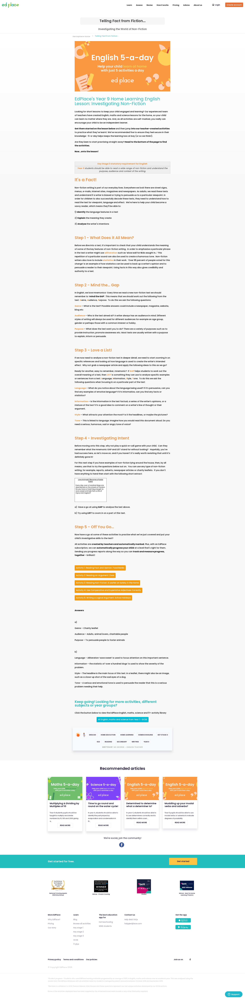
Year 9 (146, 742)
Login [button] (217, 5)
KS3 (98, 742)
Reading (108, 742)
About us (198, 5)
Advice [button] (186, 5)
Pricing (176, 5)
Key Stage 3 (163, 735)
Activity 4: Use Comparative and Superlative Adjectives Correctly (108, 590)
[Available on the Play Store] (186, 928)
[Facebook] (121, 846)
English (92, 735)
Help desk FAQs (131, 919)
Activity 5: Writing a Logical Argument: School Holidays (103, 597)
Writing (135, 742)
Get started (183, 861)
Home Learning (126, 735)
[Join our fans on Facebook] (190, 959)
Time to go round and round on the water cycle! (103, 805)
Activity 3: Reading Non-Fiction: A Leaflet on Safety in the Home (107, 582)
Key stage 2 (78, 931)
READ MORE (65, 825)
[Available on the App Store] (186, 921)
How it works (163, 5)
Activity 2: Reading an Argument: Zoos (95, 575)
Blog (75, 919)
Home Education (108, 735)
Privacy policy (54, 959)
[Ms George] (84, 734)
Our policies (91, 959)
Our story (52, 927)
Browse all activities (82, 923)
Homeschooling (145, 735)
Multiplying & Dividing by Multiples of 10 (64, 805)
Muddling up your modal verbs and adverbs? (179, 805)
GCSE (75, 940)
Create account (234, 5)
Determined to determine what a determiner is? (141, 805)
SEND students (105, 926)
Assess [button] (139, 5)
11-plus (76, 944)
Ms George (119, 747)
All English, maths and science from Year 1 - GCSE (122, 719)
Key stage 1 (78, 927)
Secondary (122, 742)
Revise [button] (150, 5)
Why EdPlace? (54, 919)
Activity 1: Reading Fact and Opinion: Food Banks (100, 567)
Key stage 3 (78, 936)
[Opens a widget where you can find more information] (233, 994)
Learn (129, 5)
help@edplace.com (133, 923)
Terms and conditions (73, 959)
